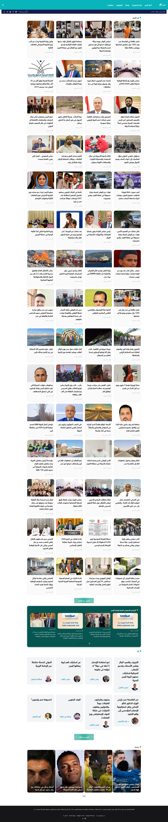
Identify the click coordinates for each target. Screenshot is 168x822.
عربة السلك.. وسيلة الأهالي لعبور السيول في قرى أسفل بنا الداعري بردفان (70, 119)
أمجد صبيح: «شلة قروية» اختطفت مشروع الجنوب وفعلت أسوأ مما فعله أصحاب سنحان (127, 195)
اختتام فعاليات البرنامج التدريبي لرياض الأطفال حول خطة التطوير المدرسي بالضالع (99, 502)
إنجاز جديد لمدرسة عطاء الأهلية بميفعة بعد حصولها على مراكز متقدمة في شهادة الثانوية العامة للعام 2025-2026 (41, 504)
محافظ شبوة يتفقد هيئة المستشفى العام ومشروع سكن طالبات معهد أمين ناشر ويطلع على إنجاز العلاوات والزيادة (70, 635)
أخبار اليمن (148, 4)
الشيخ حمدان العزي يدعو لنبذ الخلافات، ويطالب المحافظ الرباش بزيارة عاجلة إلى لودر (70, 159)
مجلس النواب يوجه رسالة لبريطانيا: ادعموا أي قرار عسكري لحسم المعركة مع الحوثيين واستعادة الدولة (99, 46)
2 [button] (83, 796)
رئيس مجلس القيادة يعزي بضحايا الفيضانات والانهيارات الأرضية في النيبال (99, 234)
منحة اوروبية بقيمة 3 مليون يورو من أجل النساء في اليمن (127, 386)
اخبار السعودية (137, 4)
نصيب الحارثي (123, 687)
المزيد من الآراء (84, 736)
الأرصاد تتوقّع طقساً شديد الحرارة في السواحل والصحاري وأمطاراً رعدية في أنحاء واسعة (99, 427)
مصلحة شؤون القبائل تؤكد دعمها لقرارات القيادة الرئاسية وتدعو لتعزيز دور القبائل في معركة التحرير (69, 44)
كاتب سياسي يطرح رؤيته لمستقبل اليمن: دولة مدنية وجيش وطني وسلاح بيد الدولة (128, 542)
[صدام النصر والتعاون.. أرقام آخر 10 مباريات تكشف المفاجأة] (98, 771)
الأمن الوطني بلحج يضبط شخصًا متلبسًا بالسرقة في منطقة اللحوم (99, 462)
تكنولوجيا (119, 4)
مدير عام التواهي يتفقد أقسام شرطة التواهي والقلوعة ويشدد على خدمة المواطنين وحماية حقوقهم (71, 314)
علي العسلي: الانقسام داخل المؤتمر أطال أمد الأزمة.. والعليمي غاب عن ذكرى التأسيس (127, 502)
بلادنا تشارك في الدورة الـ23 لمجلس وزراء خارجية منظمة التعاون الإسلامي (72, 542)
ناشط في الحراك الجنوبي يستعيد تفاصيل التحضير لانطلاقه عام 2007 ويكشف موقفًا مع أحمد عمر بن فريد (70, 196)
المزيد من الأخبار (84, 600)
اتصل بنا (65, 815)
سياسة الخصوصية (90, 815)
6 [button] (81, 643)
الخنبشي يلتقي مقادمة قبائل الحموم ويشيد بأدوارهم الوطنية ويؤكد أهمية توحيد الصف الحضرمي (41, 582)
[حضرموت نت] (163, 5)
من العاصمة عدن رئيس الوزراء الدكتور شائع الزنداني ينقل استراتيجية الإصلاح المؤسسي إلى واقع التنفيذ (127, 706)
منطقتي (111, 4)
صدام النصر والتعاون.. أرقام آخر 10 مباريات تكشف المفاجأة (98, 788)
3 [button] (86, 643)
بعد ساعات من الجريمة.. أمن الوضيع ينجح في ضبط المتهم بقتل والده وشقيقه (71, 234)
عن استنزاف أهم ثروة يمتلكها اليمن (70, 663)
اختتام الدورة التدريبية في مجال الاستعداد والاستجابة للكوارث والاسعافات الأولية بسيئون (100, 159)
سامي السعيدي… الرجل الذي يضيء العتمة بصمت (42, 157)
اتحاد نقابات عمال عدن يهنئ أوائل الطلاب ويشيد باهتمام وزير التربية (70, 350)
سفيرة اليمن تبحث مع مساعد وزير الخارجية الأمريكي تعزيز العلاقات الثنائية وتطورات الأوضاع (41, 195)
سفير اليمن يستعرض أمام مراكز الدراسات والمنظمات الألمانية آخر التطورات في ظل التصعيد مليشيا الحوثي (41, 121)
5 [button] (83, 643)
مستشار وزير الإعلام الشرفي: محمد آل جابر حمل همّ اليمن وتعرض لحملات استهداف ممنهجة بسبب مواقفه (44, 634)
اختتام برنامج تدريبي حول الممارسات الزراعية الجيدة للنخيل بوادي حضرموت (70, 273)
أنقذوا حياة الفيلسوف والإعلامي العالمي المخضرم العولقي (99, 311)
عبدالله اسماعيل (36, 679)
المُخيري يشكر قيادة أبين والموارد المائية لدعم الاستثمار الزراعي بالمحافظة (127, 352)
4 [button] (84, 643)
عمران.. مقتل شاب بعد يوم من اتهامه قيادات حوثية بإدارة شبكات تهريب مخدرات (127, 273)
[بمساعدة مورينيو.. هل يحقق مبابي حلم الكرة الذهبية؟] (70, 771)
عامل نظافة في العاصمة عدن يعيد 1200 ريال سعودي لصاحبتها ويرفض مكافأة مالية (127, 44)
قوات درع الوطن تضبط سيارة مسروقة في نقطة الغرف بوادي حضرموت (99, 195)
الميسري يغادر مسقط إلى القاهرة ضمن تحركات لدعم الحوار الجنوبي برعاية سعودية (99, 119)
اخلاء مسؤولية (80, 815)
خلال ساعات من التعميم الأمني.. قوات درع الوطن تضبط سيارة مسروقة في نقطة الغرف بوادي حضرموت (127, 235)
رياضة (127, 4)
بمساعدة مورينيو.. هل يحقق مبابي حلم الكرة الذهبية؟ (71, 788)
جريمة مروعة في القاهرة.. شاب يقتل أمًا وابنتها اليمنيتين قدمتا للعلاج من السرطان (99, 352)
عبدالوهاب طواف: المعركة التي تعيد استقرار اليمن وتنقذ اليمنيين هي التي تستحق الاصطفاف (41, 388)
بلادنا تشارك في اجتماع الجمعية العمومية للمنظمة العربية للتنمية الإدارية (70, 581)
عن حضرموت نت (100, 815)
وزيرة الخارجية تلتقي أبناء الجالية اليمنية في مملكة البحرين (42, 232)
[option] (125, 625)
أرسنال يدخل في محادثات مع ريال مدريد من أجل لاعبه (42, 788)
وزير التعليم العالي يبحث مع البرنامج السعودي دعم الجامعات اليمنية (127, 634)
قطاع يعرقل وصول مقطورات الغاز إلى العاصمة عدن (128, 462)
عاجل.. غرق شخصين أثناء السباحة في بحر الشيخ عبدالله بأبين (41, 350)
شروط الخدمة (72, 815)
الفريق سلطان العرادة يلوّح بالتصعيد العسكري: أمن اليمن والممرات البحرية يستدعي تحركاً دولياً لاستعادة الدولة (128, 121)
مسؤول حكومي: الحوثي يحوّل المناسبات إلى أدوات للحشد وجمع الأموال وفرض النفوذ (127, 159)
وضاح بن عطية (65, 716)
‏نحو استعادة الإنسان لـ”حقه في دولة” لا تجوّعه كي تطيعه (100, 665)
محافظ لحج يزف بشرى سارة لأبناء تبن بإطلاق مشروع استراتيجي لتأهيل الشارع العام (127, 427)
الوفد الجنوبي (74, 699)
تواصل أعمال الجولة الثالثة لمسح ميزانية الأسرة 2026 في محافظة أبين (41, 427)
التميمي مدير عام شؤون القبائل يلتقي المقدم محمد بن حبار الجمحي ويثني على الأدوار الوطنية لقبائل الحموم (41, 543)
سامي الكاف (94, 679)
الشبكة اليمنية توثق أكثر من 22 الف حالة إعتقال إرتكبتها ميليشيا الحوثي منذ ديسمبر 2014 (42, 83)
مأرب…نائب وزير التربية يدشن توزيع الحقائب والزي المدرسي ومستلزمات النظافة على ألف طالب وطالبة (71, 389)
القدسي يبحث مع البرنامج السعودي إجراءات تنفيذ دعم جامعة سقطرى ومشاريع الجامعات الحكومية (99, 634)
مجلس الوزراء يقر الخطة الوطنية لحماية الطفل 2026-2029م (128, 82)
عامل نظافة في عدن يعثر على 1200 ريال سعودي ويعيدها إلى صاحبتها (128, 312)
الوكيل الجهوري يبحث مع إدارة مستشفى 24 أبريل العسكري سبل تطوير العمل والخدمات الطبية (98, 581)
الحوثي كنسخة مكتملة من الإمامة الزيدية (42, 663)
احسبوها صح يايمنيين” (41, 699)
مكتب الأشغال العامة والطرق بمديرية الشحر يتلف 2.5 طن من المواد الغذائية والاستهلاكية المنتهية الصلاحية (41, 275)
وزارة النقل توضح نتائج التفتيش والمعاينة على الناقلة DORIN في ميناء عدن (99, 273)
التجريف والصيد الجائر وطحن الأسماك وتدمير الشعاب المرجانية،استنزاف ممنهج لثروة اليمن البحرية (128, 671)
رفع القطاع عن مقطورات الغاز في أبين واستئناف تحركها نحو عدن (70, 462)
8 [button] (78, 643)
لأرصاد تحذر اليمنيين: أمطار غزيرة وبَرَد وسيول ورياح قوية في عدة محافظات (99, 83)
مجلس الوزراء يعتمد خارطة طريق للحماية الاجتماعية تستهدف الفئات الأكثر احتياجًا (69, 502)
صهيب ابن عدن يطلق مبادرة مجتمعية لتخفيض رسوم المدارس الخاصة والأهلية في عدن (41, 312)
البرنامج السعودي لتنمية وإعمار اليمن (123, 609)
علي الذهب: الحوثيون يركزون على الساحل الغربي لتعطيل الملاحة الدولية (70, 427)
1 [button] (89, 643)
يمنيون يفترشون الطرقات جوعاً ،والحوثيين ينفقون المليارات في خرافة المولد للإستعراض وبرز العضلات (99, 708)
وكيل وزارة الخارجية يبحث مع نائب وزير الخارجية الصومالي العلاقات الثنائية (41, 44)
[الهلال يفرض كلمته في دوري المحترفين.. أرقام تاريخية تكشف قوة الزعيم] (127, 771)
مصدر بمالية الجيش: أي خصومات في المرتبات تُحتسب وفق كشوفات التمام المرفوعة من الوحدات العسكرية (127, 582)
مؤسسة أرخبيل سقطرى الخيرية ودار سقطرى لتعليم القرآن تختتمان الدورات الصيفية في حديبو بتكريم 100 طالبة (42, 465)
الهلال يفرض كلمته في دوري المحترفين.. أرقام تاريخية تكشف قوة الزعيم (127, 786)
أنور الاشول (36, 716)
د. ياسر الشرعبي (123, 721)
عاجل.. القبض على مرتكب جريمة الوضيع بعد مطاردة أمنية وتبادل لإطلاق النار (99, 388)
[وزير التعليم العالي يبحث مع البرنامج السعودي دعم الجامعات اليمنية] (125, 621)
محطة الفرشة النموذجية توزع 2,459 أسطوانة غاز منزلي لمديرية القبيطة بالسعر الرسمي (99, 542)
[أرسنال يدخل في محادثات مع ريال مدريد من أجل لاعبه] (41, 771)
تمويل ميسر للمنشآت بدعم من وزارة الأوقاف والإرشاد (70, 82)
